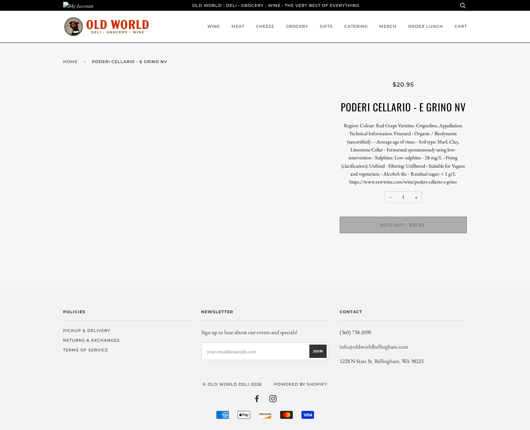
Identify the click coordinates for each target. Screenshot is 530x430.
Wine (213, 26)
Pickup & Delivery (86, 330)
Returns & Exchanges (91, 340)
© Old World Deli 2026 (232, 384)
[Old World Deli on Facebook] (257, 400)
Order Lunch (425, 26)
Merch (388, 26)
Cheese (265, 26)
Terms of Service (85, 350)
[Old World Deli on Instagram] (273, 400)
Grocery (297, 26)
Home (70, 61)
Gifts (326, 26)
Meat (237, 26)
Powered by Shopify (300, 384)
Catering (356, 26)
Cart (461, 26)
